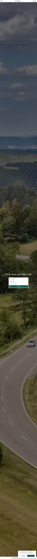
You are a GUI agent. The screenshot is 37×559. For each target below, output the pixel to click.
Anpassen (23, 555)
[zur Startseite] (18, 1)
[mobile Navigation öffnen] (2, 1)
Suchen (19, 286)
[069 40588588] (33, 1)
